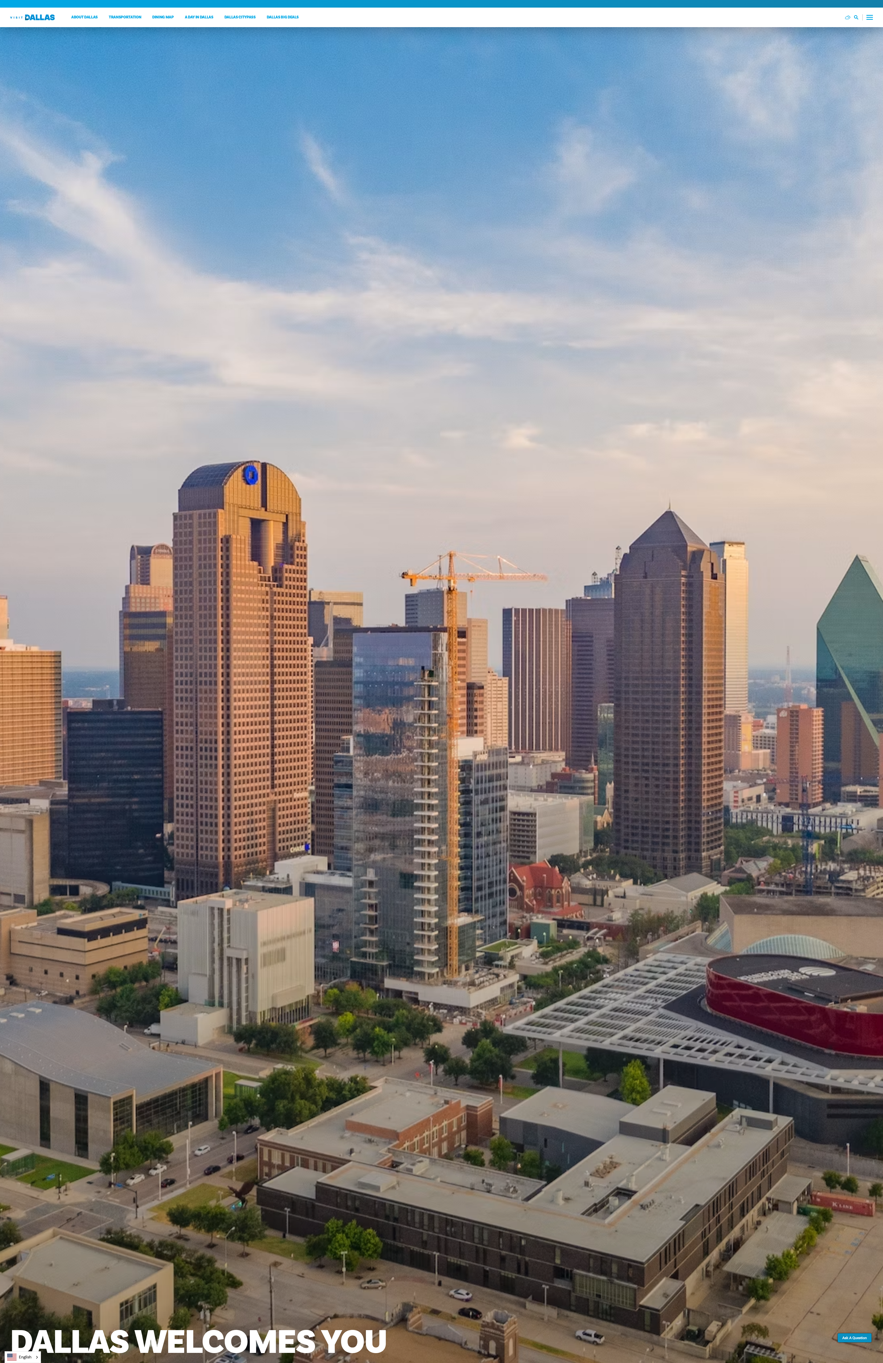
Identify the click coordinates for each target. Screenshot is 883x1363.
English (25, 1357)
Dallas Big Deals (283, 17)
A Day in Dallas (199, 17)
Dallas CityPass (240, 17)
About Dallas (84, 17)
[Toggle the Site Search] (858, 17)
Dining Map (163, 17)
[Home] (32, 17)
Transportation (125, 17)
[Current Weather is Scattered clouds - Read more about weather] (847, 17)
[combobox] (23, 1357)
